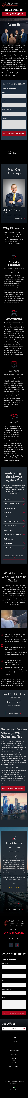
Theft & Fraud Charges (11, 521)
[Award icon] (14, 153)
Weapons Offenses (10, 526)
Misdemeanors (8, 539)
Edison (19, 432)
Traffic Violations (9, 548)
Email (3, 101)
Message (4, 118)
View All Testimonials (13, 909)
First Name (5, 963)
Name (4, 92)
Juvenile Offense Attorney (12, 534)
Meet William (18, 218)
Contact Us (14, 1071)
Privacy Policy (14, 1067)
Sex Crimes (7, 517)
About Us (14, 1041)
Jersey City (7, 434)
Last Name (5, 972)
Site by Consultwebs (14, 1089)
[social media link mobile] (11, 945)
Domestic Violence (9, 508)
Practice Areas (14, 1046)
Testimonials (14, 1050)
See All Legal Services (14, 556)
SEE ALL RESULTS (14, 713)
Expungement (8, 543)
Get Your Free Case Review (13, 788)
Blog (14, 1058)
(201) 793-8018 (14, 933)
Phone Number (6, 109)
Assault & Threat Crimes (11, 504)
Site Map (14, 1062)
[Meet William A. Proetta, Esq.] (14, 179)
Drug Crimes (7, 512)
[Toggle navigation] (24, 4)
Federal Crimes (8, 530)
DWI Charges (8, 499)
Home (14, 1037)
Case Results (14, 1054)
